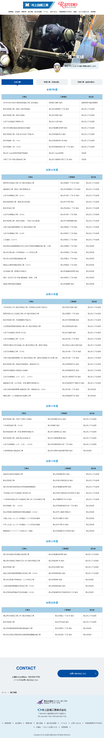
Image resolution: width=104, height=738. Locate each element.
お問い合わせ (53, 12)
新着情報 (11, 12)
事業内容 (24, 12)
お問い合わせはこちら (78, 673)
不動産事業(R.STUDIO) (65, 12)
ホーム (4, 692)
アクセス (45, 12)
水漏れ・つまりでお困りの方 (81, 12)
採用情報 (93, 12)
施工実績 (30, 12)
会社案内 (17, 12)
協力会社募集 (38, 12)
